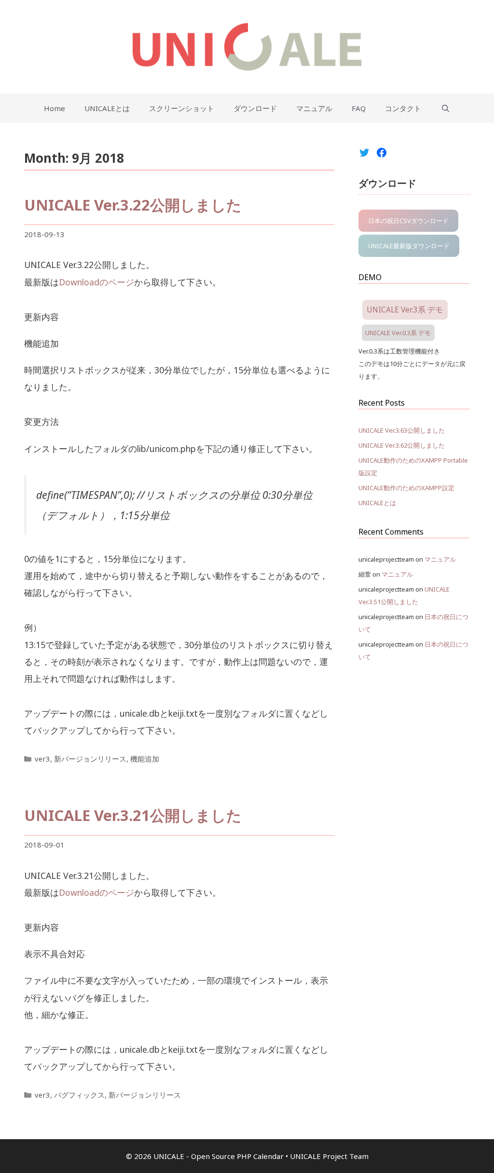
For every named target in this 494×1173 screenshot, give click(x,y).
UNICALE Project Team (329, 1156)
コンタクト (403, 108)
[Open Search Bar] (445, 108)
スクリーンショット (181, 108)
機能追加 (144, 758)
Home (54, 108)
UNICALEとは (107, 108)
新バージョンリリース (90, 758)
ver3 (42, 758)
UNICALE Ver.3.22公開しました (133, 205)
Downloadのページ (96, 282)
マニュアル (314, 108)
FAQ (359, 108)
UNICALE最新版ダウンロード (409, 245)
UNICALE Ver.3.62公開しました (401, 445)
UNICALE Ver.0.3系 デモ (398, 332)
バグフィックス (79, 1095)
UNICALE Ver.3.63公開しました (401, 430)
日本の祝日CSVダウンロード (408, 220)
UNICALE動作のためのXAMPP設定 (406, 487)
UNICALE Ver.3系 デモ (405, 309)
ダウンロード (255, 108)
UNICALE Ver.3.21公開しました (133, 815)
